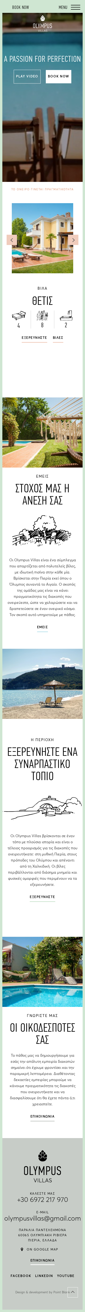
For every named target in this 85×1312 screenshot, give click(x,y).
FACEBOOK (21, 1276)
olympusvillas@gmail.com (42, 1218)
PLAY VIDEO (27, 76)
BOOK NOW (58, 76)
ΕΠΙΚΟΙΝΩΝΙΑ (42, 1116)
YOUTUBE (66, 1276)
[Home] (42, 30)
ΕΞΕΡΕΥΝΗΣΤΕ (42, 897)
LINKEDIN (44, 1276)
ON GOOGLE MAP (42, 1249)
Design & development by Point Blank (42, 1292)
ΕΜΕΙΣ (42, 627)
